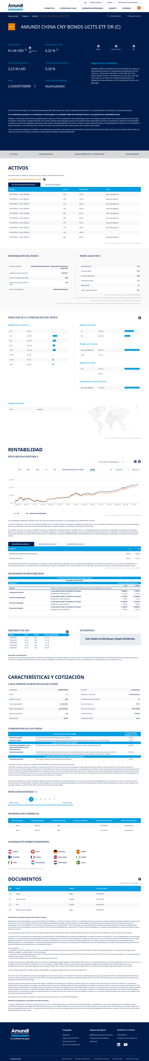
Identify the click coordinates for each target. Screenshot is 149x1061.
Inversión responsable (92, 8)
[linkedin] (118, 1045)
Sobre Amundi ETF (71, 1038)
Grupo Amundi (69, 1041)
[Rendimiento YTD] (57, 49)
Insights (113, 8)
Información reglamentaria (82, 1058)
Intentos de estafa (67, 1058)
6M (37, 470)
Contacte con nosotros (127, 1038)
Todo (92, 469)
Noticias (66, 1035)
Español (71, 899)
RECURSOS (126, 8)
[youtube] (126, 1045)
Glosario (93, 1041)
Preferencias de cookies (132, 1058)
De (111, 470)
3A (55, 470)
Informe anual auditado (24, 910)
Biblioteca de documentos (101, 1035)
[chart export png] (139, 462)
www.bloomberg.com (60, 289)
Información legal (117, 1058)
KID (17, 904)
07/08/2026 (100, 894)
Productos (49, 8)
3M (28, 470)
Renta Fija (35, 16)
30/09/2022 (100, 910)
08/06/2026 (100, 904)
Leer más (94, 83)
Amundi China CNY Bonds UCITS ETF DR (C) (56, 16)
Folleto (18, 894)
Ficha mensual (21, 899)
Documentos (132, 154)
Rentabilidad (46, 154)
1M (19, 470)
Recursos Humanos (71, 1044)
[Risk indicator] (36, 792)
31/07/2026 (100, 899)
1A (46, 470)
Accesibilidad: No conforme (101, 1058)
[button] (133, 16)
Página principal (13, 16)
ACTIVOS (14, 154)
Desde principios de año (73, 470)
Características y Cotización (89, 154)
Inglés (71, 894)
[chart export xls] (135, 462)
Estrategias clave (68, 8)
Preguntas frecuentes (99, 1038)
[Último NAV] (25, 49)
